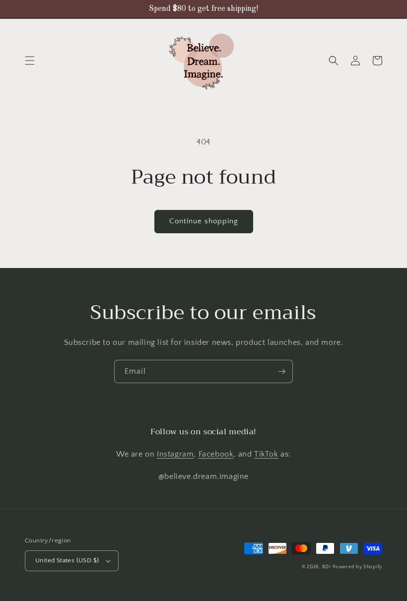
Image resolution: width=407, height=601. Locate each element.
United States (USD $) (67, 560)
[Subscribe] (281, 371)
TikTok (266, 454)
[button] (30, 60)
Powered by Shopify (357, 567)
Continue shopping (203, 221)
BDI (326, 567)
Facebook (216, 454)
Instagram (175, 454)
